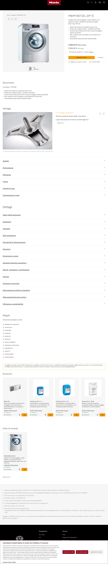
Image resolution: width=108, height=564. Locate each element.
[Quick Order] (100, 3)
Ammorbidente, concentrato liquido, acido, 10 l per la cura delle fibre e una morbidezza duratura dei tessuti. (66, 405)
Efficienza (7, 175)
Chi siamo (42, 534)
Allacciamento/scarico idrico (14, 297)
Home (8, 15)
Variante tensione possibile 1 (15, 263)
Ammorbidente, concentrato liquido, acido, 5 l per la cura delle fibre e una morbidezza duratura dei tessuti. (40, 405)
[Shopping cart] (104, 2)
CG (40, 537)
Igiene (5, 181)
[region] (54, 552)
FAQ (64, 534)
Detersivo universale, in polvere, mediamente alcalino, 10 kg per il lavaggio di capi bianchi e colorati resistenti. (93, 405)
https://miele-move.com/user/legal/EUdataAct (62, 366)
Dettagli (91, 52)
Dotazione (7, 222)
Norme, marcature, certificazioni (16, 270)
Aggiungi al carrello (81, 57)
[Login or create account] (95, 2)
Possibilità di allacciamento (14, 242)
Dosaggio (7, 249)
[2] (72, 112)
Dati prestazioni (9, 235)
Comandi (6, 229)
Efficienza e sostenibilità (13, 304)
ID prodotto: (6, 87)
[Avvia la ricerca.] (88, 2)
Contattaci (100, 57)
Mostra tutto (6, 477)
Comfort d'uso (9, 188)
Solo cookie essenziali (82, 552)
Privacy (10, 562)
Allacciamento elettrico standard (16, 290)
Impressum (5, 562)
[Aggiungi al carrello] (24, 414)
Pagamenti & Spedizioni (70, 537)
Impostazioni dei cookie (96, 552)
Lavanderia (13, 15)
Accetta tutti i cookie (68, 552)
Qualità (6, 161)
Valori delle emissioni (12, 215)
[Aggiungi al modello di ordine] (19, 414)
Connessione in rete (11, 195)
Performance (8, 168)
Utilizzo (6, 277)
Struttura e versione (11, 283)
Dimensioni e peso (10, 256)
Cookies (14, 562)
